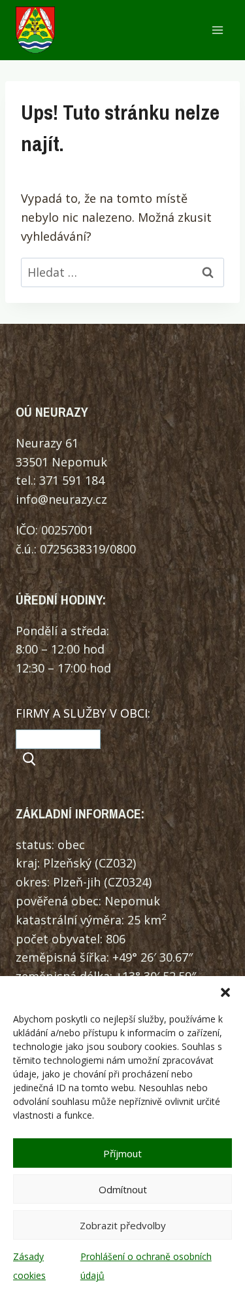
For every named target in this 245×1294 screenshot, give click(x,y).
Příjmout (122, 1153)
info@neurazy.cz (61, 499)
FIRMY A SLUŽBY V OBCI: (83, 713)
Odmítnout (123, 1189)
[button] (225, 992)
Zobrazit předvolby (123, 1225)
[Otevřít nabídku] (217, 30)
